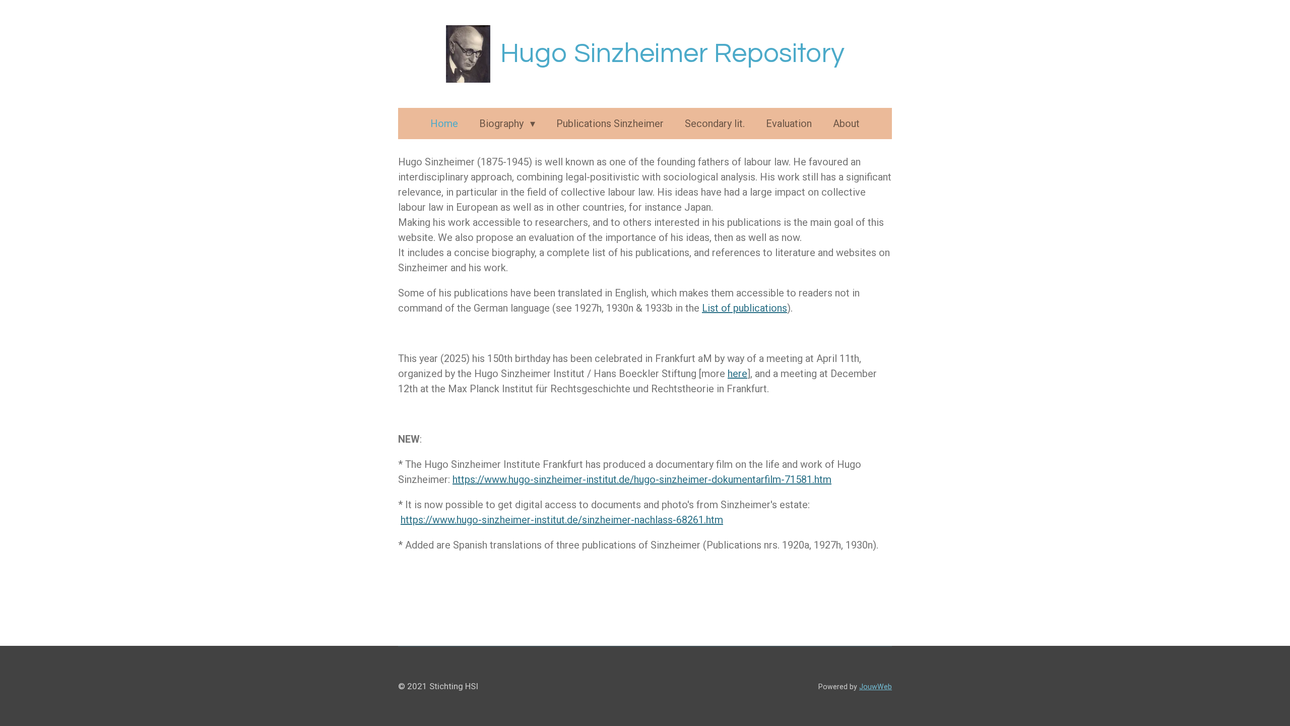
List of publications (744, 308)
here (737, 374)
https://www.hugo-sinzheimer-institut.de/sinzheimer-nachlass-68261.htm (562, 520)
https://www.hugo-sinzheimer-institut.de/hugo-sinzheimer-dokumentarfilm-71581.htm (642, 479)
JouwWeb (875, 687)
